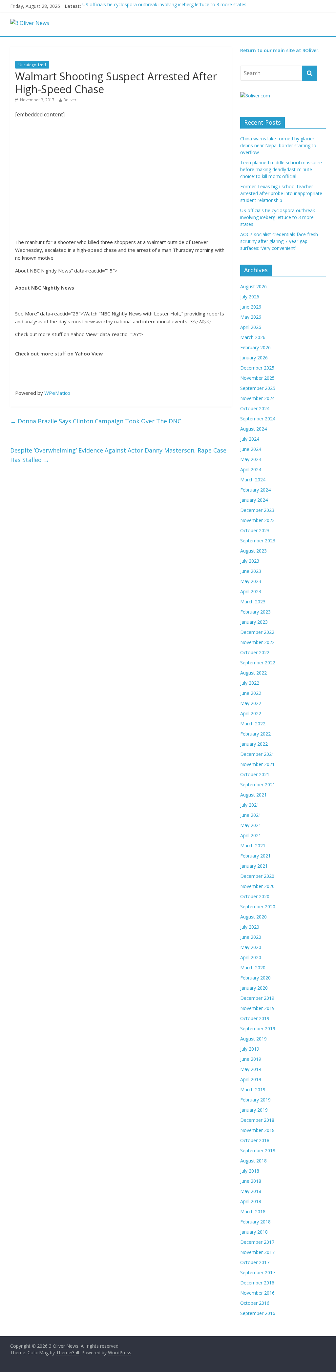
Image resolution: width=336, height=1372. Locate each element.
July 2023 (249, 561)
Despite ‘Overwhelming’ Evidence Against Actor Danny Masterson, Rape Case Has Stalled (118, 455)
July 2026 (249, 296)
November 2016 (257, 1293)
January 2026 (254, 357)
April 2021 (250, 835)
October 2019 (254, 1018)
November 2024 (257, 398)
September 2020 (257, 906)
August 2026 (253, 286)
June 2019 (250, 1059)
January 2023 (254, 622)
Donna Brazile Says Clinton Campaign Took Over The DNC (95, 421)
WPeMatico (57, 393)
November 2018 (257, 1130)
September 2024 (257, 418)
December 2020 (257, 876)
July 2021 (249, 805)
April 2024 (250, 469)
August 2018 (253, 1161)
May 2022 (250, 703)
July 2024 (249, 439)
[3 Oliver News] (29, 23)
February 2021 (255, 856)
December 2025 (257, 368)
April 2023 (250, 591)
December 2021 (257, 754)
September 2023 (257, 540)
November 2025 (257, 378)
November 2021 (257, 764)
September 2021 (257, 784)
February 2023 (255, 612)
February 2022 (255, 734)
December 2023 (257, 510)
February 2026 (255, 347)
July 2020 (249, 927)
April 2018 (250, 1201)
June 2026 (250, 307)
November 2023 (257, 520)
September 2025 (257, 388)
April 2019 (250, 1079)
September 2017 (257, 1272)
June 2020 (250, 937)
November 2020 (257, 886)
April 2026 (250, 327)
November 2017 (257, 1252)
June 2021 (250, 815)
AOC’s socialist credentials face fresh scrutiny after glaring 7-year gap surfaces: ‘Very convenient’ (279, 241)
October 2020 (254, 896)
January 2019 (254, 1110)
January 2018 (254, 1232)
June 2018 (250, 1181)
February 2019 (255, 1100)
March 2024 (252, 479)
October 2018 (254, 1140)
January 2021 (254, 866)
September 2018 (257, 1150)
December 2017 (257, 1242)
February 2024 (255, 490)
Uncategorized (32, 65)
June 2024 (250, 449)
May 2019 (250, 1069)
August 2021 (253, 795)
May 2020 (250, 947)
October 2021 (254, 774)
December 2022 (257, 632)
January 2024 (254, 500)
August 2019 (253, 1039)
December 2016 (257, 1283)
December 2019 (257, 998)
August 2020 (253, 917)
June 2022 (250, 693)
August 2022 (253, 673)
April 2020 (250, 957)
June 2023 (250, 571)
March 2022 (252, 723)
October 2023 (254, 530)
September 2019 (257, 1028)
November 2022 (257, 642)
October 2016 (254, 1303)
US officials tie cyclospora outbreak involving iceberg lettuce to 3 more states (164, 6)
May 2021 (250, 825)
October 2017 (254, 1262)
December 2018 (257, 1120)
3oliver (70, 100)
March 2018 (252, 1211)
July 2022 (249, 683)
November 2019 (257, 1008)
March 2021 (252, 845)
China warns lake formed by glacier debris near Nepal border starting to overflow (278, 145)
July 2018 (249, 1171)
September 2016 (257, 1313)
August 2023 (253, 551)
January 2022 (254, 744)
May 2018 (250, 1191)
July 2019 (249, 1049)
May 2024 (250, 459)
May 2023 (250, 581)
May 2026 (250, 317)
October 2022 (254, 652)
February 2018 (255, 1222)
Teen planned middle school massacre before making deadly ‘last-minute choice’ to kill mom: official (281, 169)
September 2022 (257, 662)
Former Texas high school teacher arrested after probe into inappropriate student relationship (281, 193)
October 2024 (254, 408)
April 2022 (250, 713)
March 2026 (252, 337)
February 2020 (255, 978)
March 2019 (252, 1089)
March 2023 (252, 601)
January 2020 (254, 988)
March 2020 (252, 967)
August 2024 (253, 429)
